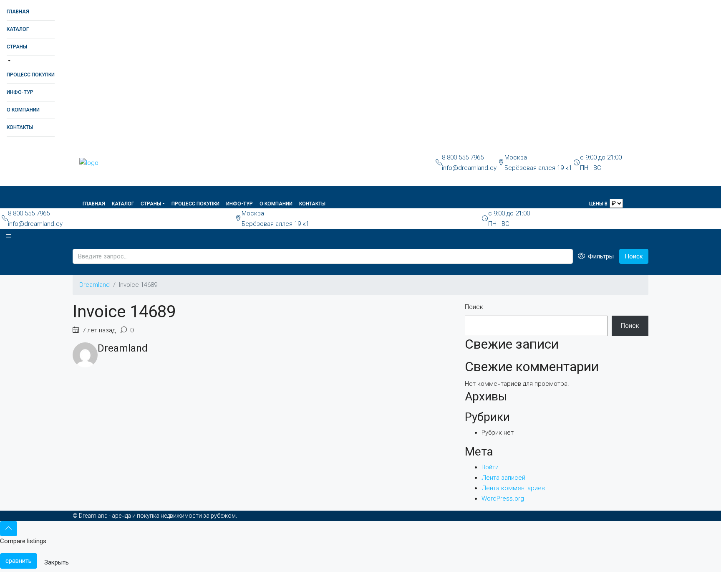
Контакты (20, 127)
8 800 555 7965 (463, 157)
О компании (23, 110)
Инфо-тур (20, 92)
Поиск (634, 256)
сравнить (18, 560)
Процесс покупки (31, 75)
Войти (490, 467)
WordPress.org (503, 498)
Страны (17, 47)
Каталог (18, 29)
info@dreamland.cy (469, 168)
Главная (18, 12)
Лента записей (503, 477)
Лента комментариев (513, 488)
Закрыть (56, 562)
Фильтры (600, 256)
